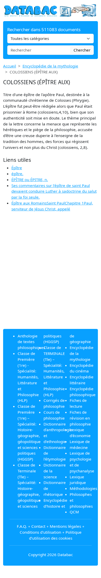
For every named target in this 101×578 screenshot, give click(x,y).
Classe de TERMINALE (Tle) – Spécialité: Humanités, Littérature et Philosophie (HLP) (54, 371)
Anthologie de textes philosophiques (31, 341)
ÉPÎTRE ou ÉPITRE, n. (29, 179)
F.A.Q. (22, 526)
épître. (17, 173)
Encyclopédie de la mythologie (50, 66)
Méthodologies (83, 488)
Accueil (9, 66)
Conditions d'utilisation (40, 532)
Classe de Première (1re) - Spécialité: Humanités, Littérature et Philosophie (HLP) (28, 377)
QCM (74, 511)
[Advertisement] (50, 274)
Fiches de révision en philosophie (80, 418)
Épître (16, 167)
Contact (38, 526)
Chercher (82, 50)
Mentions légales (65, 526)
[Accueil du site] (50, 10)
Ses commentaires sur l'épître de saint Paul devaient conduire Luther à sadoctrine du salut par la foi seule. (54, 191)
